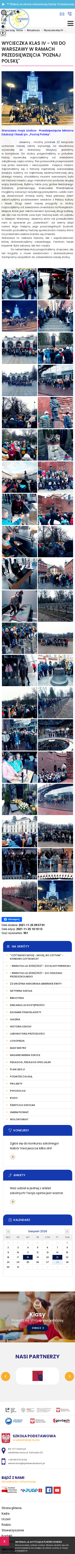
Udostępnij (14, 919)
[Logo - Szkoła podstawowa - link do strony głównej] (19, 19)
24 (18, 1262)
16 (8, 1257)
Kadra (5, 1513)
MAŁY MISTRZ (18, 1048)
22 (67, 1257)
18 (28, 1257)
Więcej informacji (13, 1157)
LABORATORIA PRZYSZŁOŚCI (27, 1033)
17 (18, 1257)
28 (57, 1262)
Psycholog (18, 1091)
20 (47, 1257)
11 (28, 1252)
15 (67, 1252)
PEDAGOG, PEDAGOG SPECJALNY (30, 1062)
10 (18, 1252)
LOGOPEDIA (17, 1041)
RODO (14, 1098)
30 (8, 1267)
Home (19, 30)
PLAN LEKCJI (17, 1069)
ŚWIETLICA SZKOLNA (22, 1105)
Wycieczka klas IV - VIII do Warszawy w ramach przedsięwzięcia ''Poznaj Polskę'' (34, 52)
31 (18, 1267)
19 (38, 1257)
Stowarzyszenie (13, 1530)
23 (8, 1262)
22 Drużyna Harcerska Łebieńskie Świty (36, 983)
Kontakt (7, 1536)
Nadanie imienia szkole (25, 1055)
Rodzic (6, 1524)
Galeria (15, 1019)
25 (28, 1262)
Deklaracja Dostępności (27, 1005)
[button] (3, 4)
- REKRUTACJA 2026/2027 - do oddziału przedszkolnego (36, 974)
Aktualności (32, 30)
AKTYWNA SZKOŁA (21, 991)
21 (57, 1257)
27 (47, 1262)
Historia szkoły (20, 1026)
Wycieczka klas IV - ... (53, 30)
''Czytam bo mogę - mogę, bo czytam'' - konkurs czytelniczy (36, 957)
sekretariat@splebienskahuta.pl (63, 14)
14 (57, 1252)
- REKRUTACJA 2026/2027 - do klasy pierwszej (40, 966)
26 (37, 1262)
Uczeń (6, 1519)
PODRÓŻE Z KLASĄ (21, 1076)
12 (38, 1252)
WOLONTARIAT (19, 1119)
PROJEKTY (16, 1083)
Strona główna (11, 1508)
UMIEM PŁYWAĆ (19, 1112)
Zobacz (37, 1328)
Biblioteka (17, 998)
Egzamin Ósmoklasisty (25, 1012)
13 (47, 1252)
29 (67, 1262)
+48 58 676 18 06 (69, 14)
